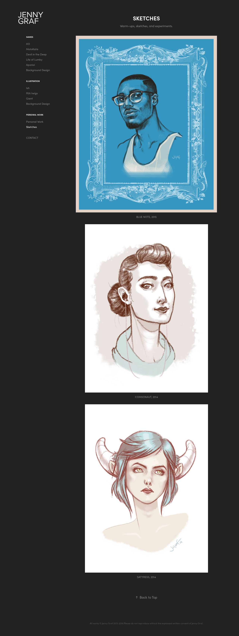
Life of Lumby (34, 59)
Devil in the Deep (36, 54)
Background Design (38, 70)
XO (28, 44)
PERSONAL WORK (34, 114)
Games (29, 37)
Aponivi (30, 65)
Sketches (31, 127)
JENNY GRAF (31, 17)
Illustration (33, 81)
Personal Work (34, 121)
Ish (28, 88)
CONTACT (32, 138)
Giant (29, 98)
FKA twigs (32, 93)
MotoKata (32, 49)
